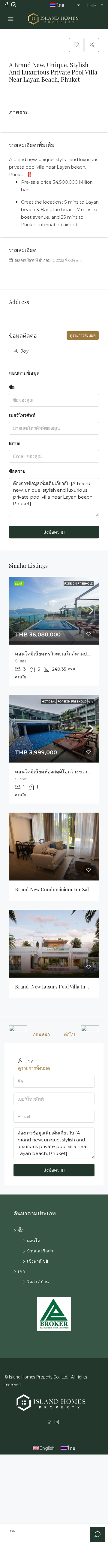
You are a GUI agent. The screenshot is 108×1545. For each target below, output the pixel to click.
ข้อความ (17, 471)
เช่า (21, 1271)
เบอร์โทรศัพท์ (22, 415)
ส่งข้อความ (54, 532)
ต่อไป (69, 1034)
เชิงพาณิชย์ (37, 1261)
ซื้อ (20, 1230)
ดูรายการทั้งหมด (83, 335)
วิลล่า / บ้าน (38, 1281)
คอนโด (33, 1240)
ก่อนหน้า (41, 1034)
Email (15, 443)
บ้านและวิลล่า (40, 1250)
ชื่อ (12, 387)
